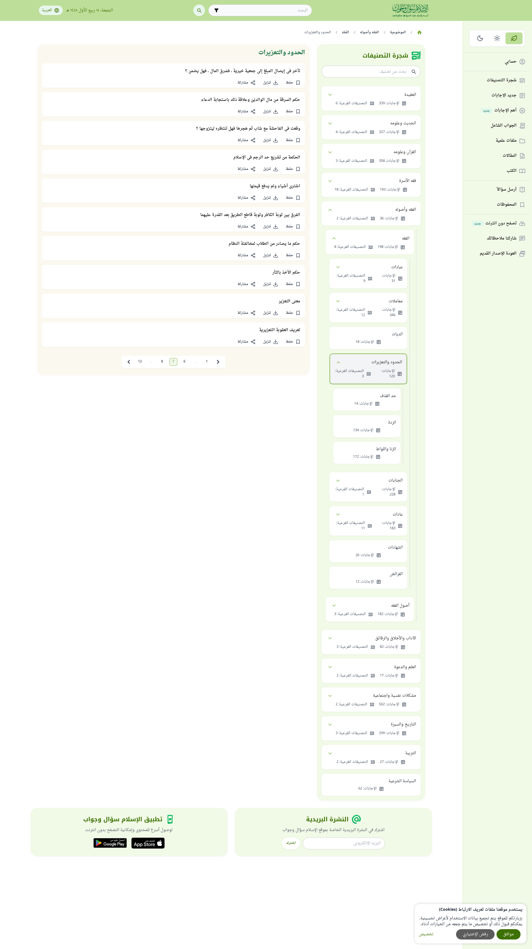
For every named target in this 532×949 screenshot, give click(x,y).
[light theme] (497, 38)
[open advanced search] (216, 10)
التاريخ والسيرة (403, 724)
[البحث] (199, 10)
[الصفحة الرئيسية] (420, 32)
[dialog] (470, 923)
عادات (398, 515)
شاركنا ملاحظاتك (502, 239)
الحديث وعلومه (403, 123)
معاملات (396, 301)
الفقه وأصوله (405, 210)
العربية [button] (47, 10)
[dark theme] (480, 38)
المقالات (510, 156)
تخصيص (426, 934)
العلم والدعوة (405, 667)
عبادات (397, 267)
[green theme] (514, 38)
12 (140, 361)
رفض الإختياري (475, 934)
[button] (293, 83)
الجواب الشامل (504, 126)
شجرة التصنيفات (502, 80)
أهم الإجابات (500, 111)
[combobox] (264, 10)
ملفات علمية (506, 141)
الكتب (512, 171)
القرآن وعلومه (404, 152)
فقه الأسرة (407, 181)
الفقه (405, 238)
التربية (410, 753)
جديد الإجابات (504, 95)
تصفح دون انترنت (495, 223)
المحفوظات (507, 205)
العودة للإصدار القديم (498, 254)
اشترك (291, 843)
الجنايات (395, 480)
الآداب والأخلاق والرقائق (395, 638)
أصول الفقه (400, 606)
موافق (508, 934)
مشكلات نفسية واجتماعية (394, 696)
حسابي (511, 62)
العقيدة (410, 95)
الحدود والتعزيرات (386, 362)
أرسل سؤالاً (507, 190)
